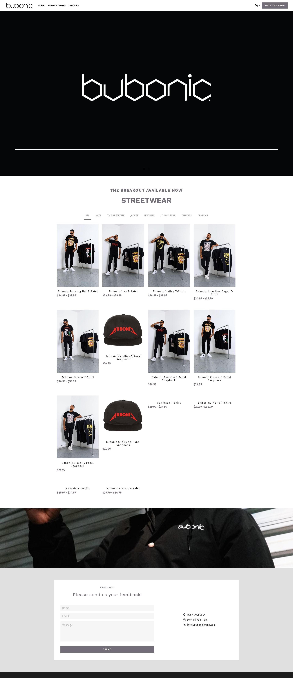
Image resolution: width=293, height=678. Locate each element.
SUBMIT (107, 664)
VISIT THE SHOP (274, 5)
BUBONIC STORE (56, 5)
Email (65, 631)
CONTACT (74, 5)
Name (65, 623)
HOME (41, 5)
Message (67, 640)
